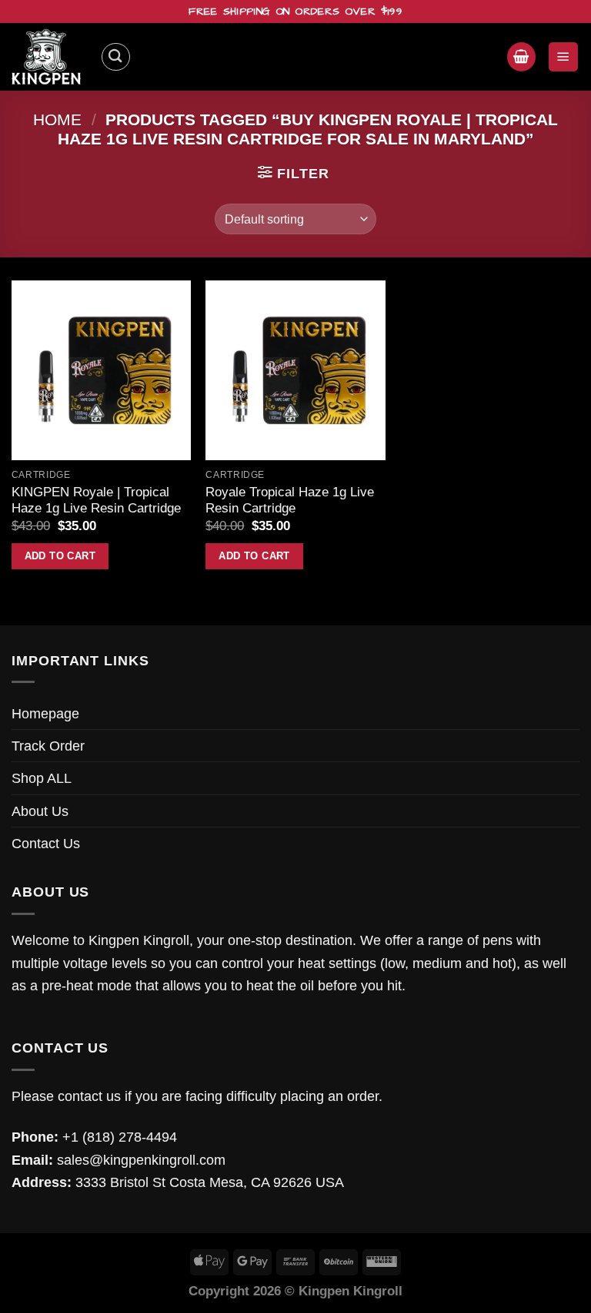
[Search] (116, 57)
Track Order (48, 746)
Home (57, 119)
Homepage (45, 713)
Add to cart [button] (60, 556)
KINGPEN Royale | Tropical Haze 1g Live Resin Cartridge (96, 500)
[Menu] (563, 56)
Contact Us (46, 843)
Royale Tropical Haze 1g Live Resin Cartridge (289, 500)
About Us (40, 811)
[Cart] (521, 56)
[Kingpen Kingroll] (50, 57)
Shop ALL (42, 778)
